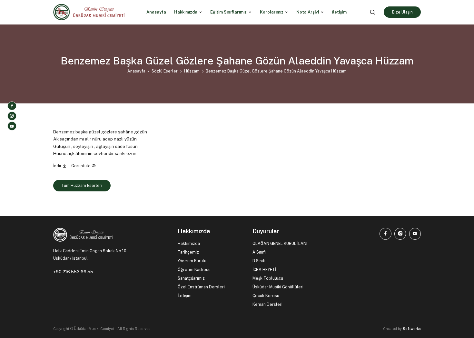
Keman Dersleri (267, 304)
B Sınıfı (258, 260)
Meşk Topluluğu (267, 278)
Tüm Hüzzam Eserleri (81, 185)
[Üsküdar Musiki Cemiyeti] (88, 12)
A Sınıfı (259, 252)
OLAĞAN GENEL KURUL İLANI (279, 243)
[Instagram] (11, 116)
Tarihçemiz (188, 252)
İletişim (185, 295)
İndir (58, 165)
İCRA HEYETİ (264, 269)
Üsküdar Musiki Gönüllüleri (277, 287)
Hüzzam (192, 71)
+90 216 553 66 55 (73, 271)
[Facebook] (11, 106)
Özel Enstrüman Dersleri (201, 287)
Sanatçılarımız (191, 278)
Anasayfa (136, 71)
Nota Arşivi (307, 12)
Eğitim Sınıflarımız (228, 12)
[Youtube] (11, 125)
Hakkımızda (185, 12)
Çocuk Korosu (265, 295)
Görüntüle (81, 165)
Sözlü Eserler (165, 71)
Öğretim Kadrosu (194, 269)
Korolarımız (271, 12)
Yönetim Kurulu (192, 260)
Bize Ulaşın (402, 12)
